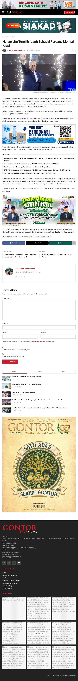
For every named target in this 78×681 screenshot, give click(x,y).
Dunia (13, 37)
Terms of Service (46, 341)
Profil (4, 573)
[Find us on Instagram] (9, 563)
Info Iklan (5, 578)
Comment (6, 298)
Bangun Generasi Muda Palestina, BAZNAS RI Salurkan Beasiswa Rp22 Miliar (31, 164)
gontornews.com (57, 675)
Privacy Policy (35, 341)
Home (4, 37)
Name (5, 324)
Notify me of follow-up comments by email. (16, 350)
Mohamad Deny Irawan (16, 50)
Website (43, 332)
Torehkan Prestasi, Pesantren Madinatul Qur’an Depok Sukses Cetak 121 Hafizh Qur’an (39, 408)
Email (5, 333)
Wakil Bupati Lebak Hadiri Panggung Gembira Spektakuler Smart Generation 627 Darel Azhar (41, 400)
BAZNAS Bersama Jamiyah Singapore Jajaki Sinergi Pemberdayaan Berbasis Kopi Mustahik (37, 170)
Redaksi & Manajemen (9, 575)
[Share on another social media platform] (74, 243)
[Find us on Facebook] (4, 563)
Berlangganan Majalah (10, 583)
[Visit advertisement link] (39, 4)
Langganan (69, 12)
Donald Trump (40, 236)
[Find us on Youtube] (19, 563)
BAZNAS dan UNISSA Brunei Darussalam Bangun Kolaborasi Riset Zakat (30, 173)
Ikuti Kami (39, 634)
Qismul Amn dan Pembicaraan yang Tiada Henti (27, 376)
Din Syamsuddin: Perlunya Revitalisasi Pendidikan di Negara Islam (27, 167)
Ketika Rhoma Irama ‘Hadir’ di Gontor (23, 392)
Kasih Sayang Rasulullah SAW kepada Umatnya (27, 384)
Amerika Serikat (12, 236)
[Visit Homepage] (15, 12)
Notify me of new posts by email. (13, 356)
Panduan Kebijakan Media (11, 580)
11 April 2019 (30, 50)
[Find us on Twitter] (14, 563)
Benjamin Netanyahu (26, 236)
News (9, 37)
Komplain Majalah (8, 586)
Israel (49, 236)
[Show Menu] (3, 12)
